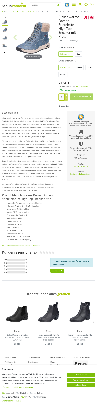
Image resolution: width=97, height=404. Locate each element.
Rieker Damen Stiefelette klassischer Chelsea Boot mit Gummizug (17, 337)
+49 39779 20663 (81, 167)
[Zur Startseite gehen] (2, 12)
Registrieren (33, 362)
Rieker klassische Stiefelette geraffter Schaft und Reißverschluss (80, 337)
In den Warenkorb (81, 96)
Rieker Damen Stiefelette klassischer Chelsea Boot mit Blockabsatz (48, 337)
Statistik (24, 393)
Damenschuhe (10, 12)
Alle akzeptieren (81, 375)
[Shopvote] (67, 5)
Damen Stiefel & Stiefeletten (26, 12)
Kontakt (53, 362)
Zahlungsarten (11, 362)
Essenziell (10, 393)
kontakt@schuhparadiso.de (80, 174)
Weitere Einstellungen (11, 401)
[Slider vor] (5, 52)
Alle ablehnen (81, 385)
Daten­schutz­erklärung (12, 387)
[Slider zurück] (5, 17)
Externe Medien (12, 397)
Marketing (38, 393)
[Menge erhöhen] (66, 95)
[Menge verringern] (66, 99)
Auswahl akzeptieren (81, 380)
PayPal (28, 397)
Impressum (28, 387)
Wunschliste (64, 106)
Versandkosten (82, 86)
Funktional (41, 397)
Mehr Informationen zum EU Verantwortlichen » (21, 246)
